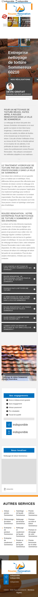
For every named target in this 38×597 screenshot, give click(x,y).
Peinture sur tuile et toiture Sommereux (32, 523)
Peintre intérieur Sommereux (32, 513)
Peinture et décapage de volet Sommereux (32, 533)
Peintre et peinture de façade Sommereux (20, 543)
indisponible (20, 424)
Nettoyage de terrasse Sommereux (20, 522)
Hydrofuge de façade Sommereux (20, 513)
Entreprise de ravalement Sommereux (8, 541)
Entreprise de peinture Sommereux (8, 531)
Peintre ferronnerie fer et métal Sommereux (32, 543)
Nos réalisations (20, 79)
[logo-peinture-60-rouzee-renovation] (19, 10)
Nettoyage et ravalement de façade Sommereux (20, 532)
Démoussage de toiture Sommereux (8, 522)
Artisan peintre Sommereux (8, 513)
